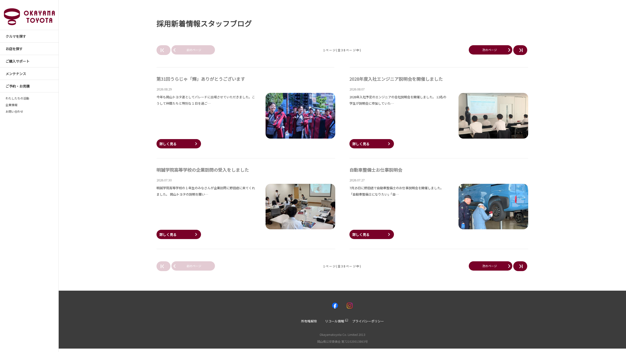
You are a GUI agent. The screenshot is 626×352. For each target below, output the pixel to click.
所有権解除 (309, 321)
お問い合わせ (14, 111)
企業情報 (11, 104)
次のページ (489, 50)
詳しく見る (168, 143)
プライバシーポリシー (368, 321)
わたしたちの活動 (17, 98)
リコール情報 (334, 321)
